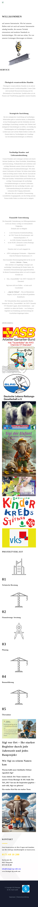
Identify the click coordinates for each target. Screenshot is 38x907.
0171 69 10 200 (10, 854)
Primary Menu (34, 2)
